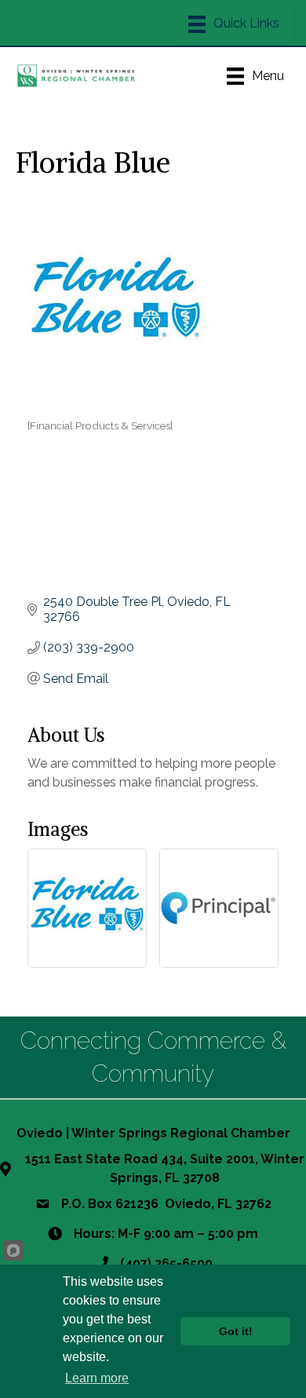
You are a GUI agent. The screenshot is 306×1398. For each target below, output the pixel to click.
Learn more (97, 1378)
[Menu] (233, 24)
